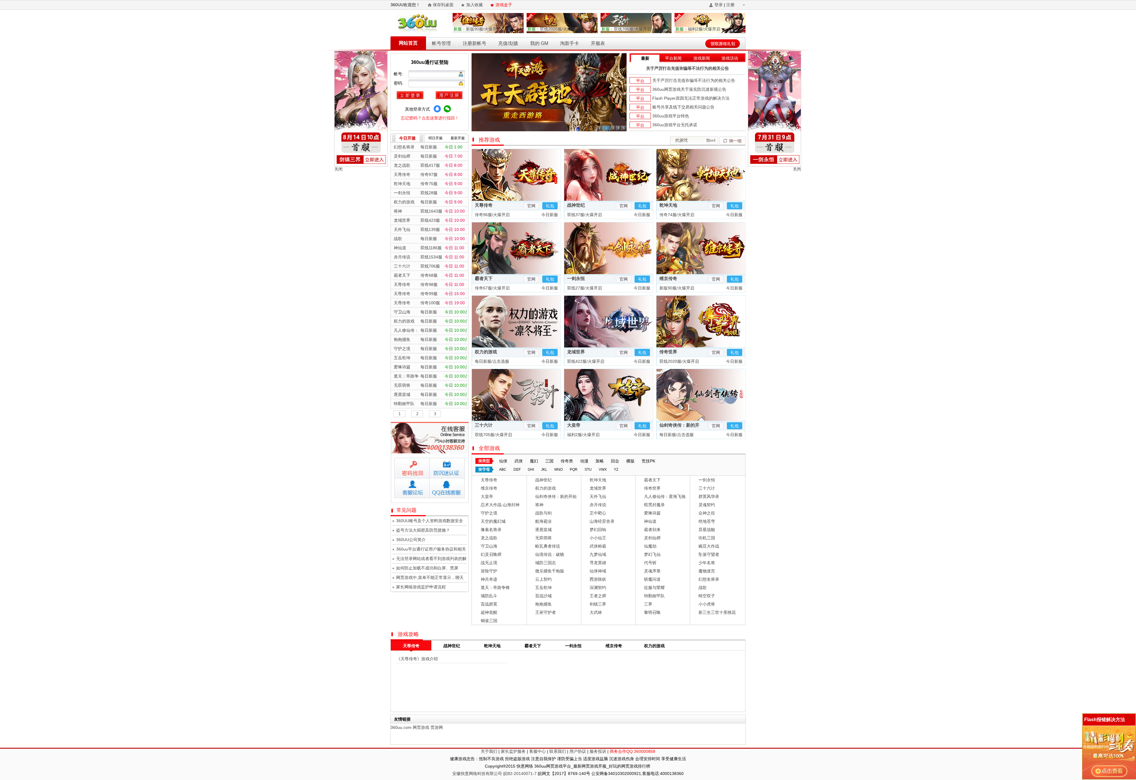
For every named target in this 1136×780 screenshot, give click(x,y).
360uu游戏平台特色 (670, 116)
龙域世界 (576, 351)
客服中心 (537, 751)
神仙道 (650, 521)
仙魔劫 (650, 546)
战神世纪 (576, 205)
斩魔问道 (652, 579)
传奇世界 (668, 351)
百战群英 (489, 604)
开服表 (598, 43)
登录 (718, 4)
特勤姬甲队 (654, 595)
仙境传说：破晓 (549, 554)
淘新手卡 (569, 43)
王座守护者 (545, 612)
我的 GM (539, 43)
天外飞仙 (598, 496)
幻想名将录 (708, 579)
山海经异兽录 (602, 521)
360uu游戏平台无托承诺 (674, 124)
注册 (730, 4)
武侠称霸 (598, 546)
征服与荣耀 (654, 587)
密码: (399, 83)
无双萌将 (543, 537)
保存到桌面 (443, 4)
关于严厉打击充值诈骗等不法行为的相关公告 (687, 68)
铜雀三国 (489, 620)
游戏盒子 (504, 4)
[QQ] (437, 108)
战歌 (702, 587)
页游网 (436, 727)
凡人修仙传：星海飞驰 (664, 496)
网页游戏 (421, 727)
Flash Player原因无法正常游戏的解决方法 (691, 98)
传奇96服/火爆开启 (492, 214)
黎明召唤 (652, 612)
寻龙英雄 (598, 562)
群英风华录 (708, 496)
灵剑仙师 (652, 537)
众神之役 (706, 513)
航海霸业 (543, 521)
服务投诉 (598, 751)
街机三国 (706, 537)
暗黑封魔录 (654, 504)
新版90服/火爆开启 (477, 29)
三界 (648, 604)
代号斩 (650, 562)
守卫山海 (489, 546)
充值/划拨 (508, 43)
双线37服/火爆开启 (584, 214)
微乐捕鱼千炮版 (549, 571)
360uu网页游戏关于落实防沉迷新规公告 (689, 89)
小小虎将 (706, 604)
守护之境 (489, 513)
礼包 (550, 205)
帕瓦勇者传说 (547, 546)
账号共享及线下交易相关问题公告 (683, 107)
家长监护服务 (513, 751)
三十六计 (484, 425)
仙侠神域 (598, 571)
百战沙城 (543, 595)
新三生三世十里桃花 (717, 612)
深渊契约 (598, 587)
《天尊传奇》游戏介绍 (417, 658)
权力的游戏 (486, 351)
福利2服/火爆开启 (697, 29)
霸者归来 (652, 529)
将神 (539, 504)
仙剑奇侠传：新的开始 (556, 496)
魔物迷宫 (706, 571)
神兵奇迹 (489, 579)
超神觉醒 (489, 612)
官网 (531, 205)
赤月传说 (598, 504)
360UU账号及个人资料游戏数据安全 (429, 520)
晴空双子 (706, 595)
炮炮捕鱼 (543, 604)
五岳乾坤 (543, 587)
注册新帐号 (474, 43)
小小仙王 (598, 537)
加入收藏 (474, 4)
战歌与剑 (543, 513)
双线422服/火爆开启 (585, 361)
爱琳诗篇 (652, 513)
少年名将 (706, 562)
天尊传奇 (484, 205)
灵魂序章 (652, 571)
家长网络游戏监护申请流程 (421, 587)
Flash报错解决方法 (1104, 719)
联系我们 (557, 751)
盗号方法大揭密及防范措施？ (423, 530)
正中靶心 (598, 513)
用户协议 (577, 751)
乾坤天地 (668, 205)
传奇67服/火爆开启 (492, 288)
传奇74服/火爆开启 (676, 214)
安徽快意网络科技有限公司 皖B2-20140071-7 (494, 773)
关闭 (338, 169)
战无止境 (489, 562)
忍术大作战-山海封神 (500, 504)
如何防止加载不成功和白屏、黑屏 (427, 568)
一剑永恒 (576, 278)
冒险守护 (489, 571)
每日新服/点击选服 (491, 361)
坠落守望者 (708, 554)
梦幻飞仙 (652, 554)
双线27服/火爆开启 (584, 288)
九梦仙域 (598, 554)
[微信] (447, 108)
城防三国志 (545, 562)
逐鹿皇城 (543, 529)
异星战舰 (706, 529)
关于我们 (489, 751)
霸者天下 (484, 278)
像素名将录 (491, 529)
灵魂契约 (706, 504)
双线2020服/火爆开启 (553, 29)
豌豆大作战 (708, 546)
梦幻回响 (598, 529)
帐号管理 (441, 43)
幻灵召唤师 (491, 554)
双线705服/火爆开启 (626, 29)
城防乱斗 (489, 595)
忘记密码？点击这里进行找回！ (430, 118)
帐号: (399, 74)
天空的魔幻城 (493, 521)
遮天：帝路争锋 (495, 587)
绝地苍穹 (706, 521)
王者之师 (598, 595)
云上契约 (543, 579)
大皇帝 (573, 425)
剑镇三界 (598, 604)
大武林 (596, 612)
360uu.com (401, 727)
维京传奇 (668, 278)
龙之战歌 (489, 537)
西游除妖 (598, 579)
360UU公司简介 (411, 539)
